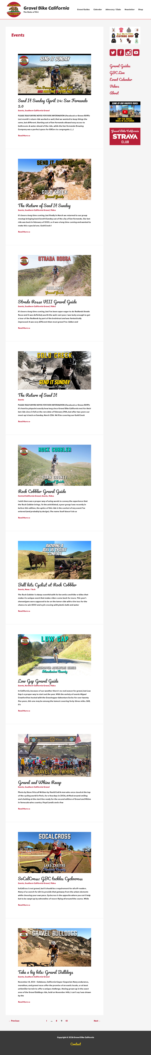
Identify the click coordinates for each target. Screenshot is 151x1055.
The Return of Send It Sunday (44, 205)
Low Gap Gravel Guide (38, 680)
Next (97, 1020)
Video (53, 210)
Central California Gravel (29, 496)
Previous (14, 1020)
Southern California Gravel (37, 110)
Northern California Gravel (37, 685)
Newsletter (130, 9)
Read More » (24, 135)
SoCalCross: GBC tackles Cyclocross (50, 878)
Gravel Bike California (46, 8)
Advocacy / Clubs (113, 9)
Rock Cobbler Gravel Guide (42, 491)
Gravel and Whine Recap (39, 782)
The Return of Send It (37, 395)
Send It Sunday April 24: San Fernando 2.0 (53, 103)
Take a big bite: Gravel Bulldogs (45, 972)
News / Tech (30, 589)
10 (67, 1020)
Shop (140, 9)
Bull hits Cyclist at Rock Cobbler (47, 584)
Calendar (97, 9)
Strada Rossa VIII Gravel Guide (47, 301)
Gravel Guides (83, 9)
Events (21, 110)
